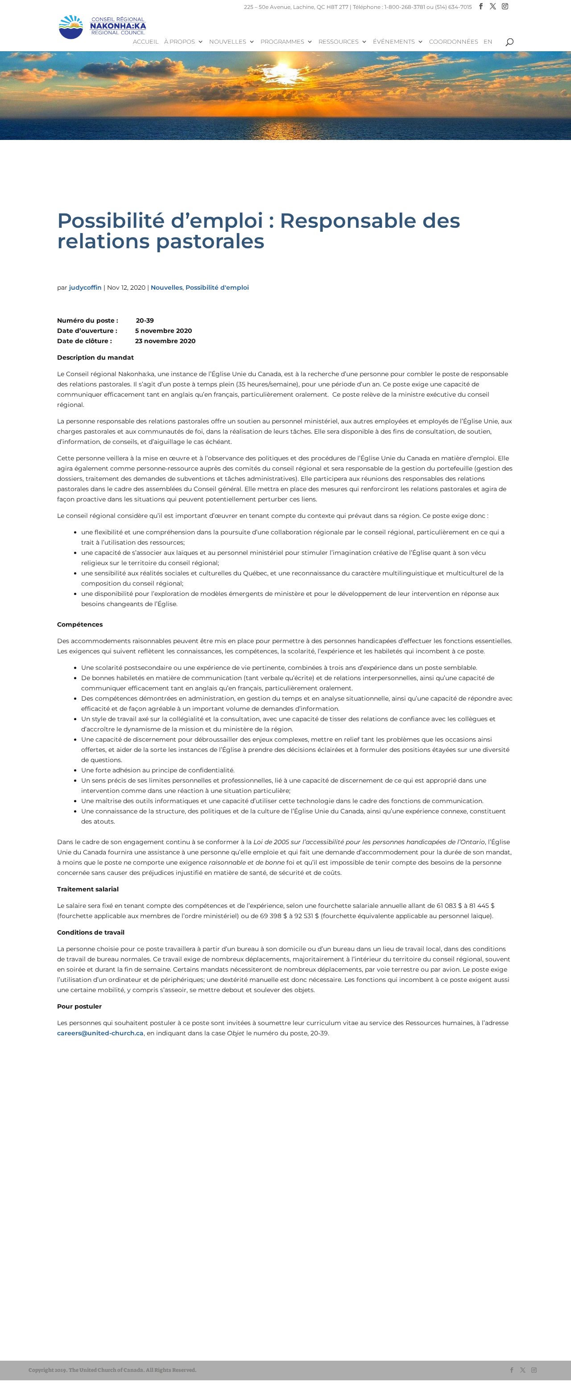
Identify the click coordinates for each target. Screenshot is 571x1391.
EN (488, 41)
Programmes (282, 41)
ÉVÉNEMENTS (394, 41)
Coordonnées (453, 41)
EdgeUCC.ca (59, 1347)
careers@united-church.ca (100, 1033)
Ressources (339, 41)
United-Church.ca (67, 1322)
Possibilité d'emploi (217, 287)
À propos (179, 41)
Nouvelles (227, 41)
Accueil (146, 41)
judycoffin (85, 287)
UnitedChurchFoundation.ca (81, 1339)
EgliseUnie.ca (60, 1330)
